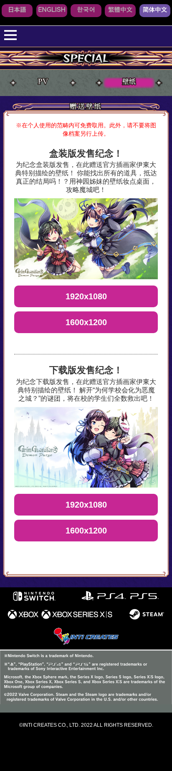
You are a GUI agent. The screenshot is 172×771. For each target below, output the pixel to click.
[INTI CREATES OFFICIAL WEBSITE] (86, 643)
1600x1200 (86, 322)
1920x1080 (86, 296)
